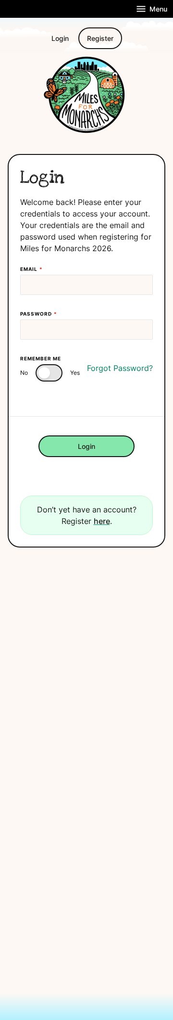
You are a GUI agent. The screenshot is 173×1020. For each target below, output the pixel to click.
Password (38, 314)
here (102, 521)
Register (100, 38)
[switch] (49, 373)
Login (60, 38)
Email (31, 269)
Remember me (40, 358)
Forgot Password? (120, 368)
